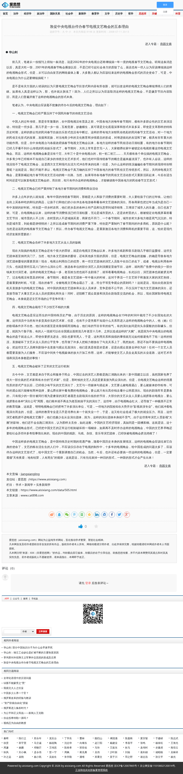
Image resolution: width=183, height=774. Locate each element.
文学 (107, 13)
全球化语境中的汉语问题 (17, 678)
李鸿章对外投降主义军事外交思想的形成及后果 (30, 657)
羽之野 (129, 756)
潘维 (82, 756)
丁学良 (68, 738)
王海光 (174, 743)
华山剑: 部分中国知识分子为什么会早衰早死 (28, 647)
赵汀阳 (98, 743)
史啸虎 (159, 747)
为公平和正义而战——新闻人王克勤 (24, 713)
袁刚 (21, 756)
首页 (5, 13)
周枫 (66, 752)
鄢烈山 (98, 738)
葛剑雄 (144, 752)
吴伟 (97, 752)
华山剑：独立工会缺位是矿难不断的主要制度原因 (31, 652)
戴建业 (113, 743)
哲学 (130, 13)
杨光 (173, 756)
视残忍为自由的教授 (15, 723)
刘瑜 (127, 752)
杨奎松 (159, 743)
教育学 (95, 13)
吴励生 (53, 756)
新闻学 (82, 13)
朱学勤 (68, 756)
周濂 (6, 747)
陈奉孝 (68, 747)
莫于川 (113, 756)
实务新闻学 (43, 485)
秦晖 (6, 738)
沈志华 (68, 743)
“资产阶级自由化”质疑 (16, 703)
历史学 (119, 13)
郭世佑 (83, 747)
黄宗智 (144, 738)
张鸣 (142, 743)
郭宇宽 (22, 743)
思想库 (142, 13)
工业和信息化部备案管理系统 (91, 770)
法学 (15, 13)
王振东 (113, 747)
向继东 (83, 743)
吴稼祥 (174, 752)
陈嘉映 (129, 738)
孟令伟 (37, 752)
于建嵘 (159, 738)
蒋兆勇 (83, 752)
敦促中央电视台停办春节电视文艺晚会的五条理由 (31, 662)
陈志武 (174, 738)
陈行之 (22, 738)
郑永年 (37, 738)
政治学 (40, 13)
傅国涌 (113, 738)
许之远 (7, 756)
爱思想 (12, 5)
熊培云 (174, 747)
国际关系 (55, 13)
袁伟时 (144, 747)
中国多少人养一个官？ (16, 693)
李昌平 (129, 743)
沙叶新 (113, 752)
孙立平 (159, 756)
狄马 (127, 747)
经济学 (27, 13)
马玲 (97, 747)
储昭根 (159, 752)
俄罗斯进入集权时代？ (16, 708)
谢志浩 (144, 756)
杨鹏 (21, 747)
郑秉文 (98, 756)
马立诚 (37, 743)
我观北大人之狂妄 (14, 688)
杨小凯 (37, 756)
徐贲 (6, 743)
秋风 (6, 752)
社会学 (69, 13)
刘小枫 (22, 752)
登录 (88, 583)
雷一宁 (53, 752)
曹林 (82, 738)
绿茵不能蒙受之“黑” (14, 683)
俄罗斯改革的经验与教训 (17, 698)
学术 (18, 485)
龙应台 (53, 738)
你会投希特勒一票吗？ (16, 718)
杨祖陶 (53, 743)
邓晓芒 (37, 747)
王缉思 (53, 747)
